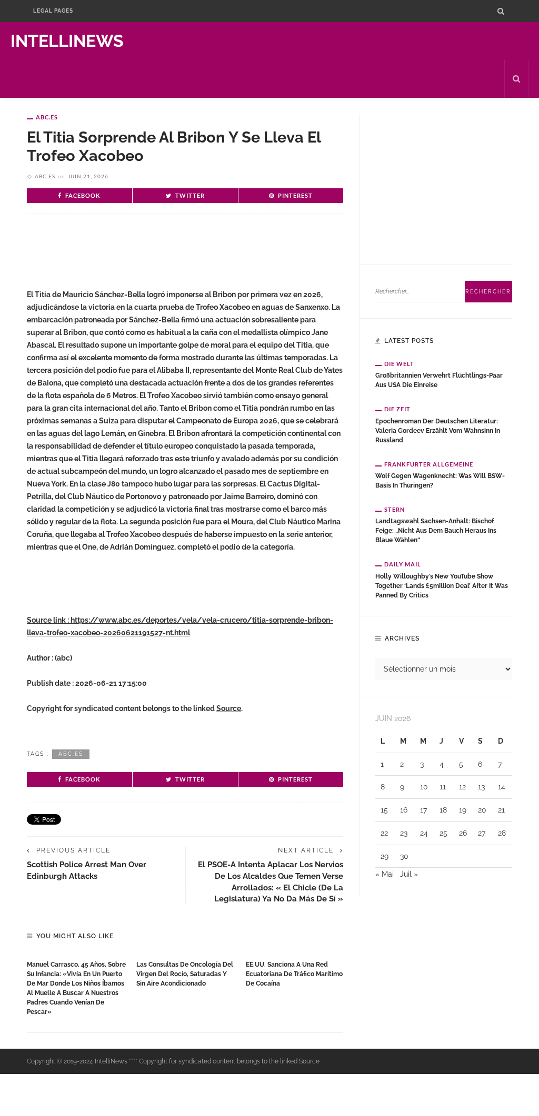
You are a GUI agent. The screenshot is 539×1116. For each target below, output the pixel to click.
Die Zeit (397, 408)
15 (384, 810)
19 (462, 810)
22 (384, 833)
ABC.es (47, 117)
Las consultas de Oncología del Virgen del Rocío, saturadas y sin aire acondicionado (184, 974)
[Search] (501, 11)
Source (228, 708)
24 (424, 833)
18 (443, 810)
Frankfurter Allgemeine (428, 464)
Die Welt (399, 363)
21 (501, 810)
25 (443, 833)
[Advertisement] (150, 256)
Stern (394, 509)
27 (481, 833)
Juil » (409, 874)
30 (404, 856)
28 (502, 833)
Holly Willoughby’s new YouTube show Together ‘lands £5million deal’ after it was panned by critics (441, 586)
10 (424, 787)
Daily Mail (402, 564)
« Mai (384, 874)
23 (403, 833)
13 (481, 787)
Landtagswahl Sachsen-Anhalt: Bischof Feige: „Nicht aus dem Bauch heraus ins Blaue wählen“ (435, 531)
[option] (76, 986)
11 (443, 787)
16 (403, 810)
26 (463, 833)
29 (384, 856)
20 (482, 810)
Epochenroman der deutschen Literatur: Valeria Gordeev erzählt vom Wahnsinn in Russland (437, 431)
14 (501, 787)
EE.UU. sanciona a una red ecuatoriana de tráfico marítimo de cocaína (294, 974)
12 (462, 787)
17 (423, 810)
